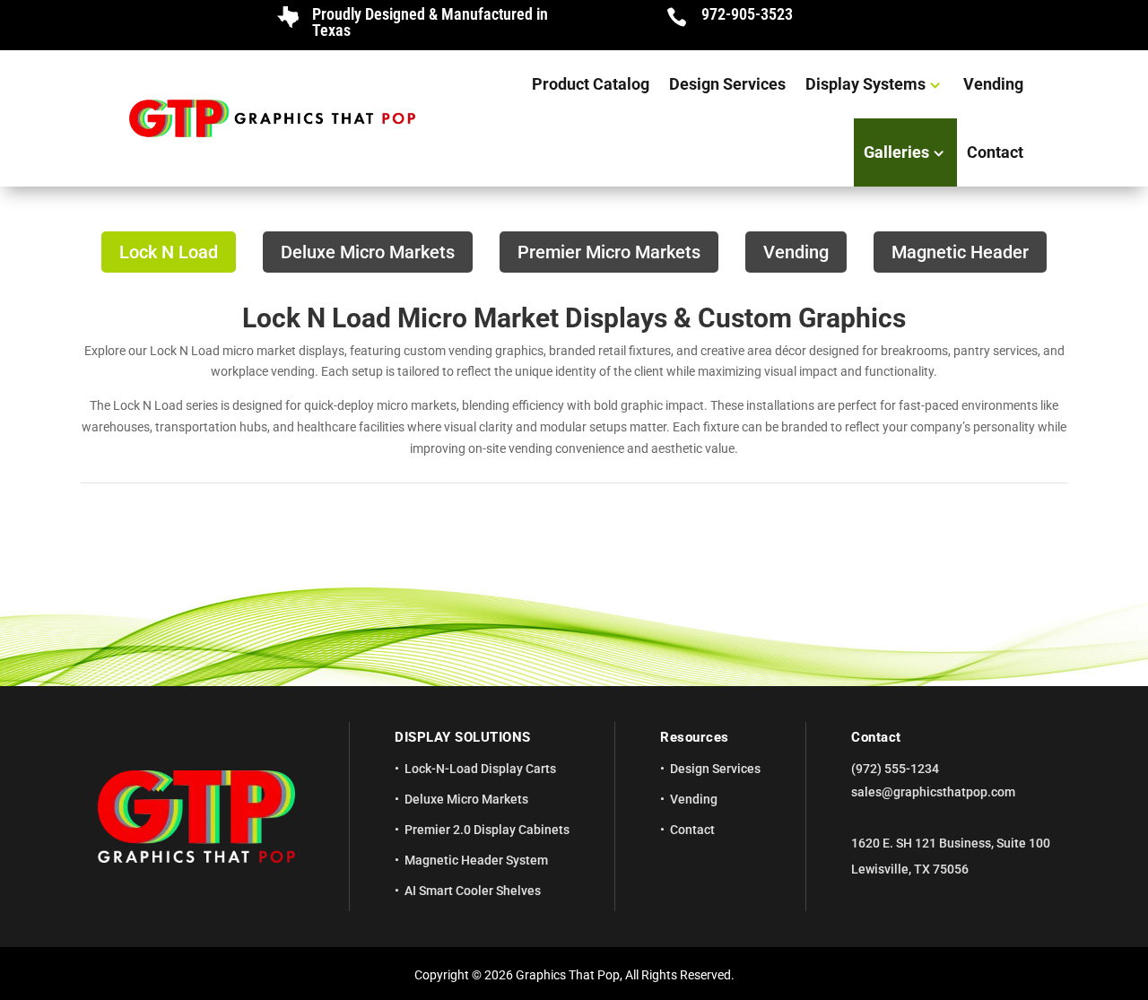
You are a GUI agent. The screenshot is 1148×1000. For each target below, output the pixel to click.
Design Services (727, 83)
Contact (995, 152)
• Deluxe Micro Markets (461, 799)
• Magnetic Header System (471, 860)
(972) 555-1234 (895, 768)
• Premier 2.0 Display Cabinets (482, 829)
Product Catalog (590, 83)
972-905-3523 (747, 13)
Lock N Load (168, 252)
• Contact (687, 829)
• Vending (689, 799)
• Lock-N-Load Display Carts (475, 768)
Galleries (896, 152)
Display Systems (865, 83)
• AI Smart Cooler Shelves (468, 890)
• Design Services (710, 768)
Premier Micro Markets (608, 252)
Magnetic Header (960, 252)
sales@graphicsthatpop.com (933, 792)
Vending (993, 83)
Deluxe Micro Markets (368, 252)
